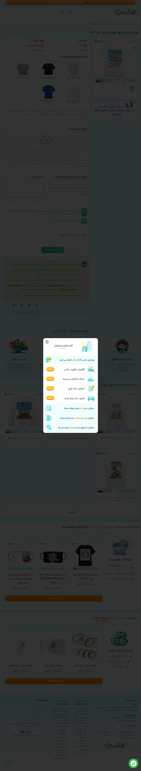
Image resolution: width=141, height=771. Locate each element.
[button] (47, 342)
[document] (70, 385)
